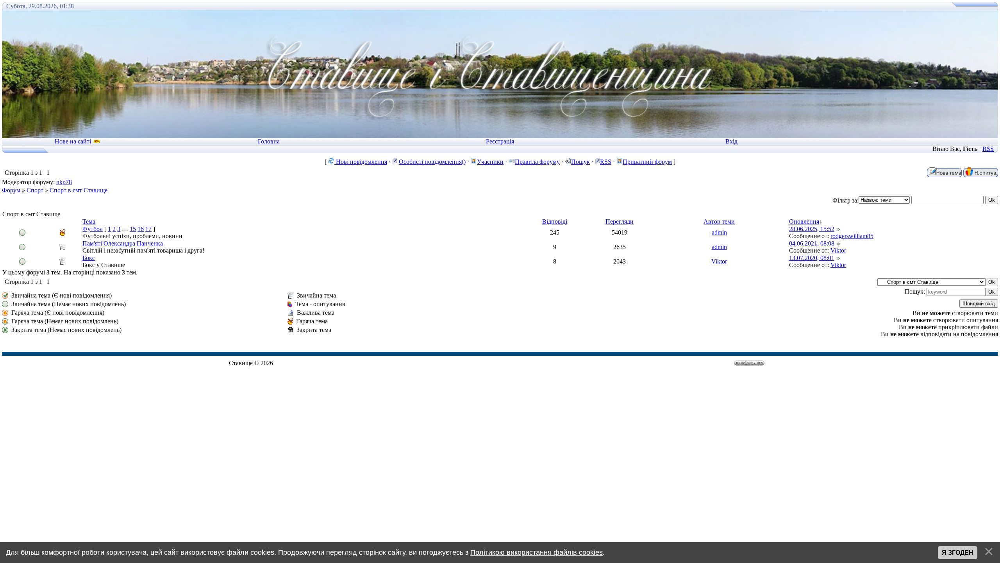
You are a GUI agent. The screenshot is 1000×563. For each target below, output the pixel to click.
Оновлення (804, 221)
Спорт (35, 190)
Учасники (490, 161)
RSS (988, 148)
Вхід (731, 141)
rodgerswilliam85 (851, 236)
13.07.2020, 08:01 (811, 258)
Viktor (838, 250)
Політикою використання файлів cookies (536, 552)
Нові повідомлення (360, 161)
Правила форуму (537, 161)
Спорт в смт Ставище (78, 190)
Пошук (580, 161)
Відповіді (554, 221)
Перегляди (619, 221)
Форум (11, 190)
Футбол (92, 229)
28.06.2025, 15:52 (811, 229)
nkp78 (64, 182)
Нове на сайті (73, 141)
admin (719, 232)
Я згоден (957, 552)
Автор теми (719, 221)
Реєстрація (500, 141)
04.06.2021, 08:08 (811, 243)
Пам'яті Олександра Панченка (122, 243)
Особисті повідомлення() (432, 161)
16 (141, 229)
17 (148, 229)
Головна (269, 141)
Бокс (88, 258)
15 (133, 229)
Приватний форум (647, 161)
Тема (88, 221)
